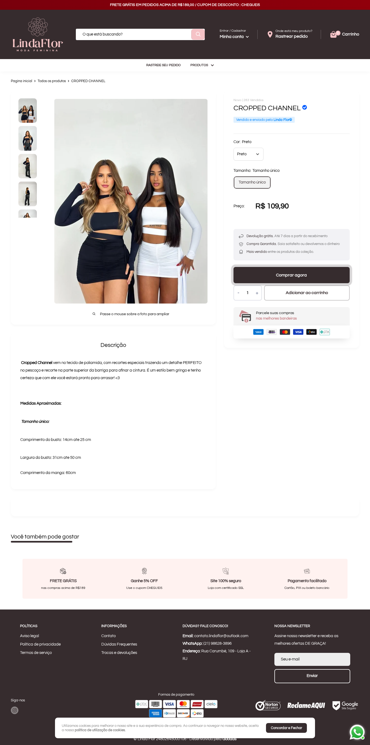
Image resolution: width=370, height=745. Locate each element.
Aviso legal (29, 636)
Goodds (229, 739)
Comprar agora (291, 275)
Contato (108, 636)
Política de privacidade (40, 644)
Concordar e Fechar (286, 728)
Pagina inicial (21, 81)
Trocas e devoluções (119, 653)
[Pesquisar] (198, 34)
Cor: (242, 142)
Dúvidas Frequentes (119, 644)
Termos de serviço (36, 653)
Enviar (312, 676)
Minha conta (232, 36)
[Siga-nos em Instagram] (14, 710)
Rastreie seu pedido (163, 65)
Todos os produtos (52, 81)
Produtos (199, 65)
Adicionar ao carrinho (307, 293)
